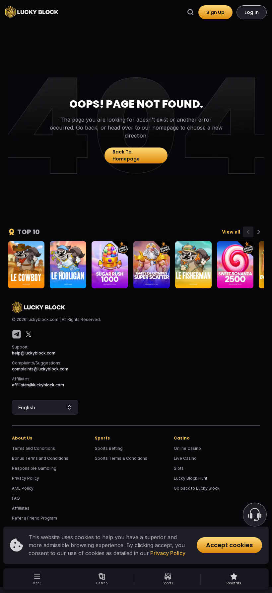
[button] (234, 579)
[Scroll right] (258, 232)
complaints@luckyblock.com (40, 368)
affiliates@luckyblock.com (38, 384)
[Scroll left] (248, 232)
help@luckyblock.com (33, 352)
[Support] (255, 515)
